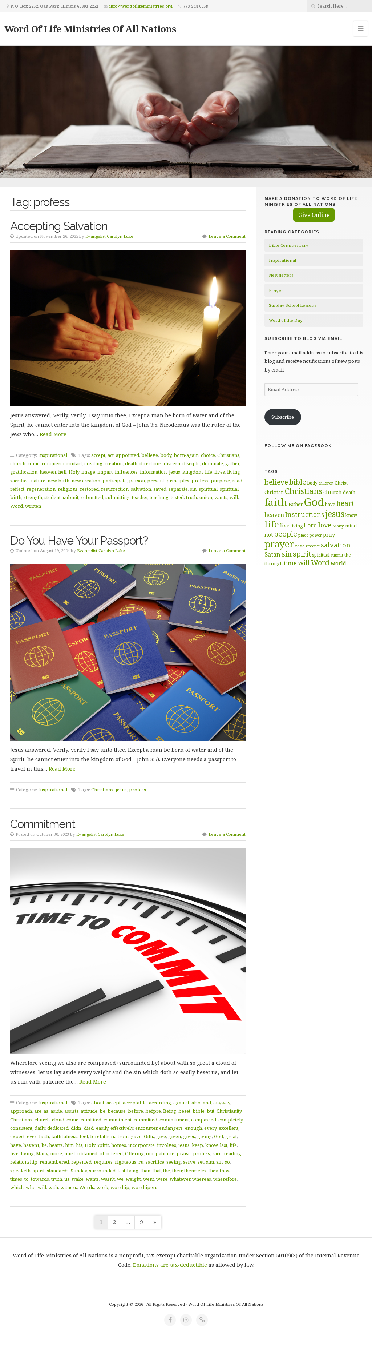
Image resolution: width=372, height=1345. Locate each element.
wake (78, 1179)
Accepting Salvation (59, 226)
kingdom (192, 472)
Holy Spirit (97, 1145)
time (290, 563)
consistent (21, 1128)
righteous (125, 1162)
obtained (87, 1153)
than (145, 1170)
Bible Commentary (288, 245)
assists (71, 1111)
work (102, 1187)
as (46, 1111)
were (161, 1179)
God (218, 1136)
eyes (32, 1136)
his (79, 1145)
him (69, 1145)
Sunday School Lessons (292, 305)
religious (68, 489)
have (15, 1145)
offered (114, 1153)
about (97, 1102)
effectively (121, 1128)
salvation (141, 489)
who (31, 1187)
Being (169, 1111)
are (37, 1111)
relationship (23, 1162)
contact (74, 463)
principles (177, 480)
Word (16, 506)
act (111, 455)
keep (197, 1145)
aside (56, 1111)
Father (295, 504)
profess (200, 480)
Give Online (313, 215)
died (89, 1128)
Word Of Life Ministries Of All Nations (90, 28)
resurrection (115, 489)
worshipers (144, 1187)
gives (189, 1136)
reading (232, 1153)
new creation (86, 480)
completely (230, 1119)
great (231, 1136)
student (52, 497)
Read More (53, 434)
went (148, 1179)
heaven (48, 472)
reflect (17, 489)
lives (219, 472)
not (268, 534)
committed (145, 1119)
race (217, 1153)
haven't (31, 1145)
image (88, 472)
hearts (56, 1145)
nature (38, 480)
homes (118, 1145)
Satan (272, 554)
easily (102, 1128)
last (223, 1145)
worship (119, 1187)
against (181, 1102)
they (213, 1170)
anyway (221, 1102)
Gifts (149, 1136)
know (211, 1145)
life (208, 472)
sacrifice (155, 1162)
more (56, 1153)
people (285, 534)
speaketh (20, 1170)
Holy (74, 472)
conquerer (53, 463)
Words (86, 1187)
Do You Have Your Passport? (79, 540)
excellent (228, 1128)
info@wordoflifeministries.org (141, 6)
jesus (174, 472)
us (66, 1179)
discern (172, 463)
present (155, 480)
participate (114, 480)
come (34, 463)
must (69, 1153)
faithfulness (64, 1136)
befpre (153, 1111)
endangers (171, 1128)
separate (178, 489)
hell (62, 472)
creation (114, 463)
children (326, 483)
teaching (159, 497)
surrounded (102, 1170)
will (234, 497)
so (227, 1162)
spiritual (208, 489)
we (120, 1179)
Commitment (42, 824)
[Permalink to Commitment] (128, 951)
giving (204, 1136)
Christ (341, 483)
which (17, 1187)
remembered (54, 1162)
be (102, 1111)
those (226, 1170)
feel (84, 1136)
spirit (39, 1170)
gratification (23, 472)
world (338, 563)
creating (93, 463)
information (153, 472)
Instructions (304, 514)
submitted (92, 497)
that (157, 1170)
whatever (180, 1179)
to (26, 1179)
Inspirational (52, 455)
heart (345, 503)
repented (81, 1162)
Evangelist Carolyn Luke (109, 236)
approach (21, 1111)
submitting (117, 497)
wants (220, 497)
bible (199, 1111)
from (123, 1136)
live (14, 1153)
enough (193, 1128)
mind (351, 525)
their (177, 1170)
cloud (58, 1119)
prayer (279, 543)
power (316, 535)
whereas (201, 1179)
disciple (191, 463)
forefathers (102, 1136)
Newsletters (281, 275)
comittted (91, 1119)
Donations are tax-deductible (170, 1264)
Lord (310, 525)
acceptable (135, 1102)
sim (210, 1162)
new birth (58, 480)
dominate (212, 463)
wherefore (225, 1179)
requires (103, 1162)
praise (184, 1153)
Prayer (276, 290)
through (273, 563)
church (17, 463)
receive (313, 546)
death (131, 463)
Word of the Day (286, 320)
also (196, 1102)
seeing (173, 1162)
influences (126, 472)
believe (149, 455)
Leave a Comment (227, 236)
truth (191, 497)
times (16, 1179)
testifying (128, 1170)
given (174, 1136)
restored (89, 489)
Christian (274, 492)
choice (208, 455)
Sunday (79, 1170)
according (160, 1102)
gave (136, 1136)
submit (70, 497)
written (33, 506)
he (44, 1145)
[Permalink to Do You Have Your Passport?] (128, 652)
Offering (134, 1153)
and (207, 1102)
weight (133, 1179)
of (102, 1153)
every (210, 1128)
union (205, 497)
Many (42, 1153)
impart (105, 472)
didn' (76, 1128)
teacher (139, 497)
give (161, 1136)
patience (164, 1153)
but (210, 1111)
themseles (195, 1170)
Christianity (229, 1111)
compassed (203, 1119)
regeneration (41, 489)
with (53, 1187)
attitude (89, 1111)
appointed (127, 455)
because (117, 1111)
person (137, 480)
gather (232, 463)
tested (177, 497)
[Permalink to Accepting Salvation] (128, 328)
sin (193, 489)
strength (33, 497)
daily (40, 1128)
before (135, 1111)
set (201, 1162)
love (324, 525)
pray (329, 534)
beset (184, 1111)
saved (159, 489)
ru (140, 1162)
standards (58, 1170)
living (27, 1153)
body (165, 455)
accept (98, 455)
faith (44, 1136)
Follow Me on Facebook (298, 445)
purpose (220, 480)
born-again (186, 455)
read (237, 480)
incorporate (141, 1145)
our (149, 1153)
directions (151, 463)
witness (68, 1187)
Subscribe (282, 417)
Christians (228, 455)
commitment (118, 1119)
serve (189, 1162)
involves (166, 1145)
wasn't (108, 1179)
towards (40, 1179)
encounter (146, 1128)
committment (174, 1119)
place (303, 535)
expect (17, 1136)
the (166, 1170)
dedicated (58, 1128)
